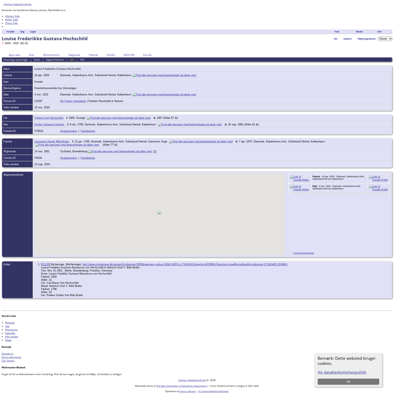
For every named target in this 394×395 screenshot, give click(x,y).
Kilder (37, 59)
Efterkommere (51, 55)
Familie (111, 55)
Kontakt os (8, 353)
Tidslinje (93, 55)
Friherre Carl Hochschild (48, 117)
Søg (22, 31)
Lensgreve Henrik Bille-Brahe (51, 141)
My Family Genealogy (73, 101)
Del (336, 38)
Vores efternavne (11, 357)
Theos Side (11, 23)
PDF (82, 59)
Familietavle (88, 131)
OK (348, 381)
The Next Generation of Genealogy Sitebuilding (181, 385)
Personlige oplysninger (15, 59)
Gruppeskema (68, 131)
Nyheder (10, 322)
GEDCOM (129, 55)
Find (336, 31)
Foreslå (147, 55)
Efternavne (11, 329)
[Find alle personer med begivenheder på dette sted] (164, 75)
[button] (159, 212)
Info (379, 31)
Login (33, 31)
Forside (10, 31)
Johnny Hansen (187, 391)
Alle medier (11, 336)
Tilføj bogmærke (366, 38)
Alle (72, 59)
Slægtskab (74, 55)
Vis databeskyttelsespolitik (342, 372)
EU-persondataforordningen (214, 391)
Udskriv (347, 38)
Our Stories (8, 360)
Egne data (14, 55)
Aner (31, 55)
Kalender (10, 333)
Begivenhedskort (55, 59)
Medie (359, 31)
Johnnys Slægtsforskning (17, 4)
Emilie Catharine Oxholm (49, 124)
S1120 (45, 264)
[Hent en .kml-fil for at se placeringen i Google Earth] (378, 179)
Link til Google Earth (304, 253)
